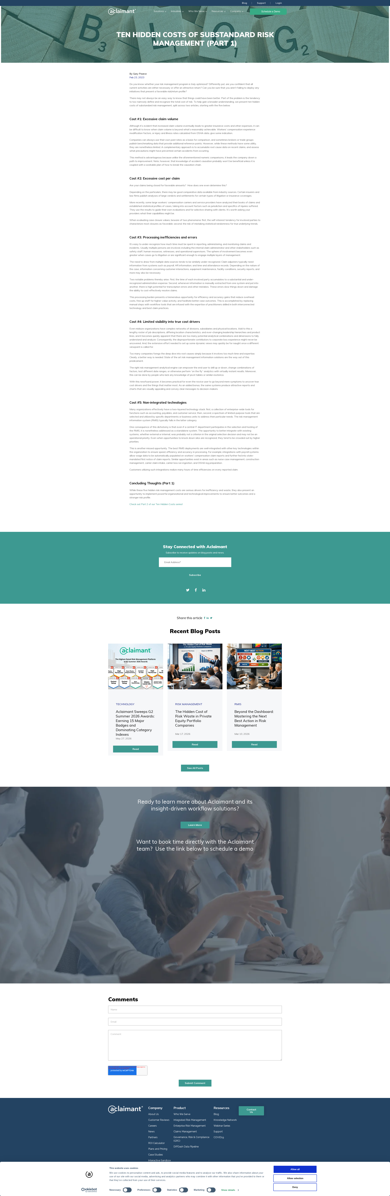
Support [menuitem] (261, 3)
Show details (228, 1190)
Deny (295, 1187)
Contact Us (251, 1110)
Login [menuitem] (279, 3)
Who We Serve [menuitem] (182, 1114)
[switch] (156, 1189)
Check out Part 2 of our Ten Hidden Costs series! (156, 504)
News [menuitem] (151, 1131)
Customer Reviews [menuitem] (158, 1119)
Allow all (295, 1169)
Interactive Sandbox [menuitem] (159, 1160)
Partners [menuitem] (153, 1137)
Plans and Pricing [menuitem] (157, 1148)
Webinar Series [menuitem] (222, 1125)
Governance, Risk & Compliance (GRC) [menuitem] (191, 1139)
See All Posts (195, 768)
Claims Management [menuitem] (185, 1131)
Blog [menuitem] (244, 3)
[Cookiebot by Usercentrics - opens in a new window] (89, 1190)
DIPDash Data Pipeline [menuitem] (186, 1146)
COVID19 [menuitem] (219, 1137)
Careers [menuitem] (152, 1125)
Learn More (195, 824)
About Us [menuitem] (153, 1114)
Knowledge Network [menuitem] (225, 1119)
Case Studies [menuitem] (155, 1154)
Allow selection (295, 1178)
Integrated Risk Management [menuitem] (190, 1119)
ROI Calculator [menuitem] (156, 1143)
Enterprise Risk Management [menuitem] (190, 1125)
